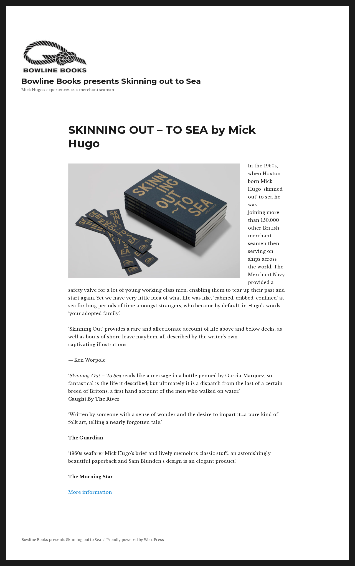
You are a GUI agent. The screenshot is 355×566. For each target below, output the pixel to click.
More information (90, 492)
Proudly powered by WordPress (135, 539)
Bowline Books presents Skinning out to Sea (111, 81)
